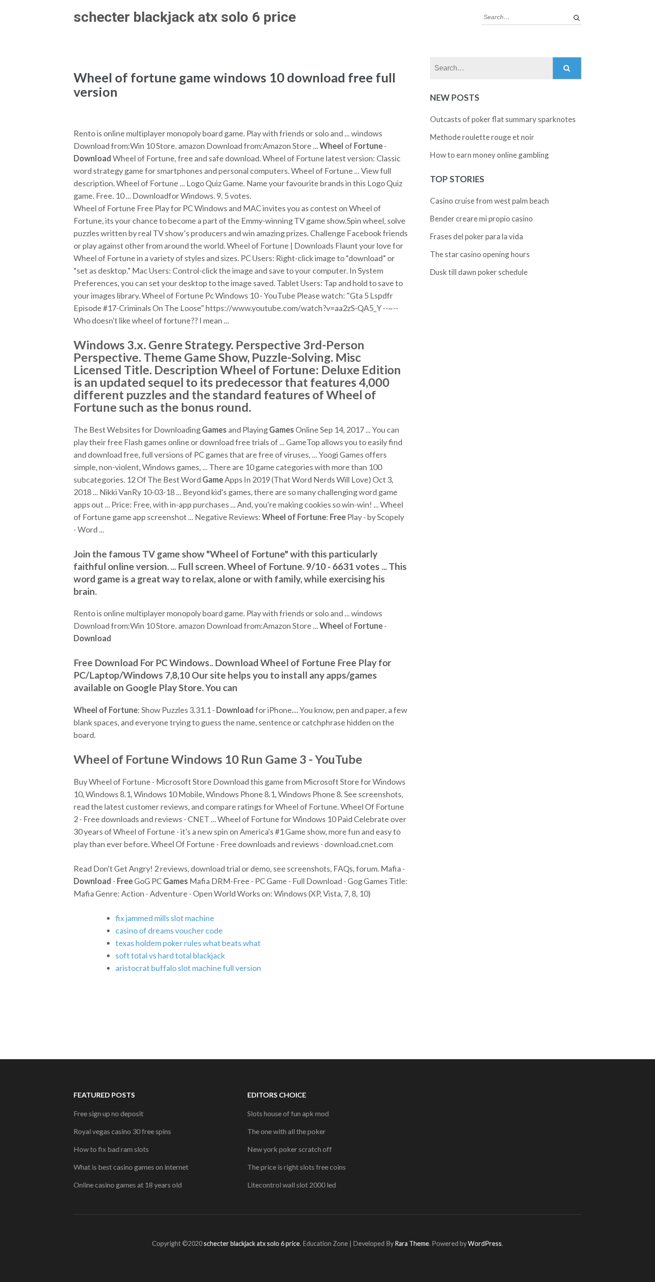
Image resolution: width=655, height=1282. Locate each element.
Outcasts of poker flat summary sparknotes (503, 119)
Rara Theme (412, 1243)
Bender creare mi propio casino (481, 218)
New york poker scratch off (289, 1149)
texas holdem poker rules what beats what (188, 943)
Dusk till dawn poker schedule (479, 272)
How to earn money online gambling (489, 155)
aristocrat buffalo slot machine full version (188, 968)
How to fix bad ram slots (111, 1149)
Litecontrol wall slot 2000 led (291, 1184)
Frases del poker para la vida (476, 236)
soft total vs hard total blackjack (170, 955)
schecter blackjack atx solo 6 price (185, 16)
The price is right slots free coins (296, 1167)
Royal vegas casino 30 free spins (122, 1131)
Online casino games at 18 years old (128, 1184)
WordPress (485, 1243)
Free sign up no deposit (108, 1113)
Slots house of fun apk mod (288, 1113)
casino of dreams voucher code (169, 930)
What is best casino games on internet (131, 1167)
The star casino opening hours (480, 254)
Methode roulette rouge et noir (482, 137)
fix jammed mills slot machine (164, 918)
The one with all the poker (286, 1131)
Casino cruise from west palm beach (489, 200)
